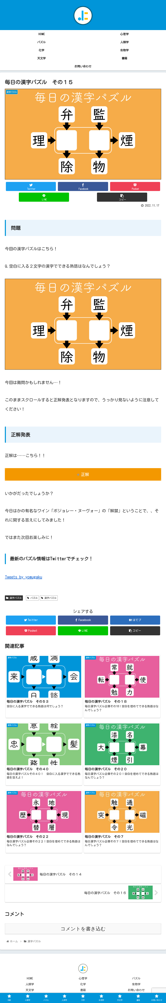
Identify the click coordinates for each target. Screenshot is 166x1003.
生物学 (136, 984)
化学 (83, 984)
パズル (33, 598)
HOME (30, 978)
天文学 (30, 990)
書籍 (83, 990)
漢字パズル (15, 598)
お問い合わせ (136, 990)
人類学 (30, 984)
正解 (85, 474)
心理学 (83, 978)
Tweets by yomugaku (23, 577)
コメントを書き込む (83, 928)
